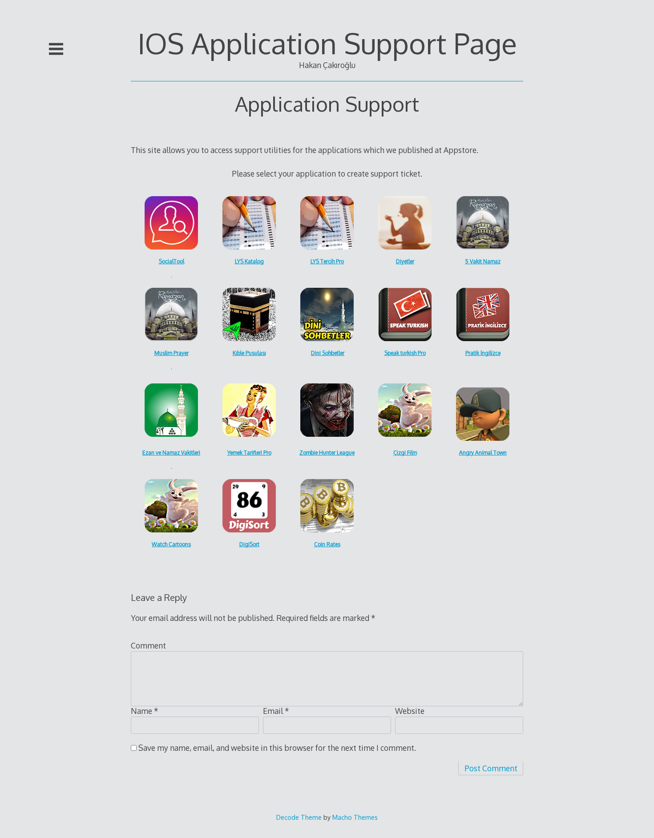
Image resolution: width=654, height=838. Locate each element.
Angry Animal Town (483, 452)
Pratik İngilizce (483, 353)
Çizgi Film (405, 452)
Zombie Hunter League (327, 452)
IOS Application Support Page (327, 43)
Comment (148, 645)
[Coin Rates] (171, 223)
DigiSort (249, 544)
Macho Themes (355, 817)
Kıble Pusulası (249, 353)
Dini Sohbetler (327, 353)
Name (144, 711)
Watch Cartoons (171, 544)
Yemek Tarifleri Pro (249, 452)
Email (276, 711)
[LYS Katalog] (249, 223)
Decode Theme (299, 817)
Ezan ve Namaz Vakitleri (171, 452)
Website (409, 711)
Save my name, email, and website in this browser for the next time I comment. (277, 748)
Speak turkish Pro (405, 353)
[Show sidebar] (56, 49)
